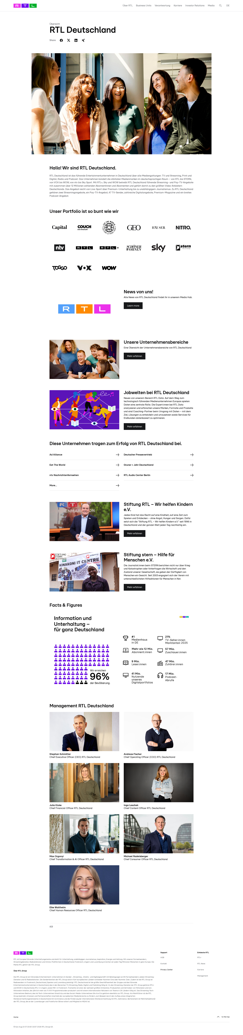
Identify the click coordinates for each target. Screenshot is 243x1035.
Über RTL (128, 5)
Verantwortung (162, 5)
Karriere (178, 5)
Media (211, 5)
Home (16, 1017)
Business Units (143, 5)
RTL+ (199, 957)
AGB (162, 957)
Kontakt (163, 964)
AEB (51, 926)
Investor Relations (194, 5)
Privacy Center (166, 970)
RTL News (201, 964)
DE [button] (228, 5)
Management (202, 976)
